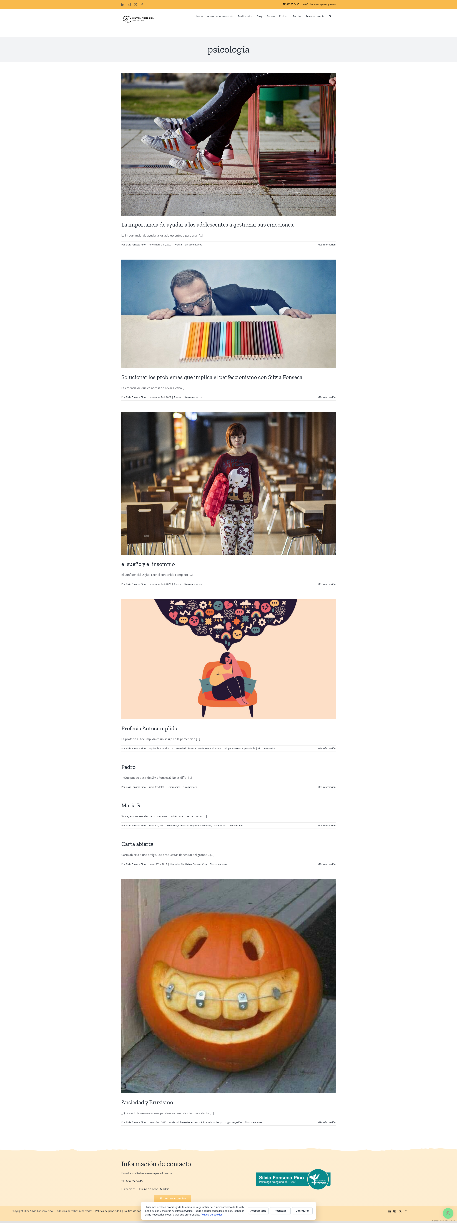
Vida (204, 864)
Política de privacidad (108, 1211)
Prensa (178, 244)
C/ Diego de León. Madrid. (153, 1189)
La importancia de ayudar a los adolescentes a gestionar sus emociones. (207, 224)
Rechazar (280, 1210)
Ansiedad (181, 748)
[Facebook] (406, 1211)
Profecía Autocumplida (149, 728)
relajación (237, 1122)
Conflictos (183, 825)
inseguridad (221, 748)
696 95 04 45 (134, 1181)
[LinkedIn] (389, 1211)
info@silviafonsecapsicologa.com (319, 4)
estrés (201, 748)
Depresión (195, 825)
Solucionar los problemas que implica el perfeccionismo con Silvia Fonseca (211, 377)
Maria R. (131, 805)
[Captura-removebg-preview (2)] (294, 1170)
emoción (206, 825)
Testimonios (173, 787)
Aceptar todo (258, 1210)
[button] (330, 16)
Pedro (128, 767)
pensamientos (235, 748)
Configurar (302, 1210)
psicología (249, 748)
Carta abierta (137, 844)
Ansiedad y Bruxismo (147, 1102)
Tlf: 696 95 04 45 (291, 4)
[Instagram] (394, 1211)
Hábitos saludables (209, 1122)
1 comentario (190, 787)
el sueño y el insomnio (148, 564)
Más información (327, 244)
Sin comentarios (193, 244)
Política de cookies (135, 1211)
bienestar (192, 748)
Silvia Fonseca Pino (136, 244)
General (209, 748)
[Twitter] (400, 1211)
